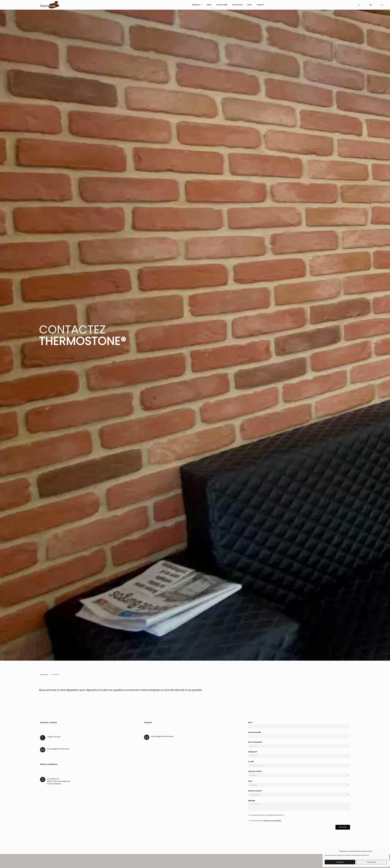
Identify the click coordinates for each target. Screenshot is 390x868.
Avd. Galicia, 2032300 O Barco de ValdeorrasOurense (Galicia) (58, 781)
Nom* (250, 723)
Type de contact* (255, 771)
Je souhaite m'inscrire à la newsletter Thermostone (267, 815)
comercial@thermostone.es (58, 749)
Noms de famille (254, 732)
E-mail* (251, 762)
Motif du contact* (255, 791)
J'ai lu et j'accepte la (265, 820)
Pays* (250, 781)
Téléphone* (252, 752)
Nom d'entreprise (255, 742)
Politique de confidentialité (272, 820)
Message (251, 801)
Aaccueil (44, 674)
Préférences (371, 862)
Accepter (340, 862)
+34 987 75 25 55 (53, 737)
